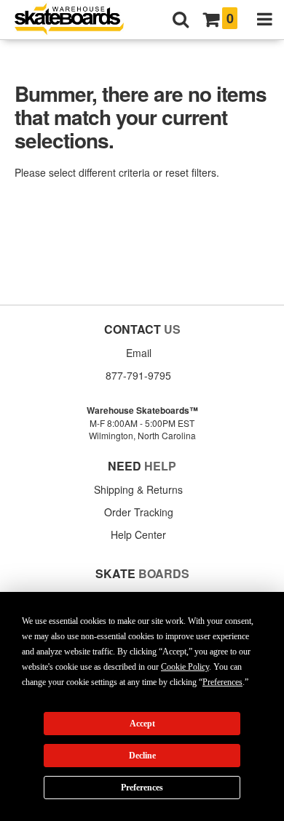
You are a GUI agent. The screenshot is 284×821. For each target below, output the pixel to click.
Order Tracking (138, 512)
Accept (142, 723)
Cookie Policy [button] (185, 667)
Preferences (142, 787)
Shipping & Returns (138, 489)
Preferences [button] (222, 682)
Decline (142, 755)
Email (138, 352)
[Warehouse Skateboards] (76, 20)
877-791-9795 (138, 375)
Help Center (138, 534)
